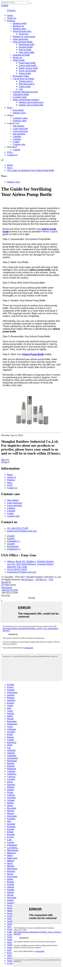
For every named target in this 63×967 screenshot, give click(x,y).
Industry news (19, 113)
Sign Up (5, 459)
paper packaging (20, 39)
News (9, 107)
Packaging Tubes (21, 76)
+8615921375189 (9, 590)
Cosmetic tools (20, 97)
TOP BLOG (41, 579)
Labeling (17, 136)
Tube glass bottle (26, 52)
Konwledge (18, 110)
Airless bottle (25, 73)
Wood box (23, 34)
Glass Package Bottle (23, 41)
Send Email (6, 587)
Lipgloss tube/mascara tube (25, 91)
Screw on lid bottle (27, 70)
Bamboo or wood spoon (24, 36)
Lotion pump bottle (27, 65)
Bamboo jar (18, 26)
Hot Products (27, 579)
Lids (21, 89)
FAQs (10, 152)
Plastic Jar (17, 57)
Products (11, 20)
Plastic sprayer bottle (28, 68)
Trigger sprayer (26, 81)
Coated (16, 141)
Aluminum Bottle (21, 94)
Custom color (19, 144)
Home (10, 15)
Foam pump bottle (27, 63)
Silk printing (18, 126)
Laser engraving (20, 128)
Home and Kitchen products (26, 99)
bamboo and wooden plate (31, 105)
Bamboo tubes (19, 28)
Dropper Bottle (26, 47)
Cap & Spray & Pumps (23, 78)
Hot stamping (19, 134)
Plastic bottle (19, 60)
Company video (20, 118)
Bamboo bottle (20, 23)
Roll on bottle (25, 49)
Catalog (16, 149)
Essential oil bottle (21, 55)
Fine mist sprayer (27, 84)
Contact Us (12, 155)
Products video (20, 120)
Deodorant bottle (26, 44)
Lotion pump (25, 86)
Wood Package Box (22, 31)
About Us (11, 18)
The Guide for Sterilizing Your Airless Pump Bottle (30, 170)
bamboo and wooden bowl (31, 102)
